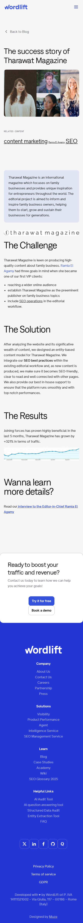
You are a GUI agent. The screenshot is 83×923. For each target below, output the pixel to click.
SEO (72, 141)
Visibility (43, 714)
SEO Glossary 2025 (43, 779)
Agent (43, 725)
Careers (43, 682)
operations (35, 301)
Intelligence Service (43, 731)
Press (43, 694)
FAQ (43, 821)
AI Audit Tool (43, 799)
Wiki (43, 773)
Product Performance (43, 719)
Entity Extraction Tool (43, 816)
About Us (43, 671)
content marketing (26, 141)
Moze (53, 917)
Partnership (43, 688)
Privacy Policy (43, 866)
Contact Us (43, 677)
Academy (43, 768)
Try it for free (41, 601)
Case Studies (43, 762)
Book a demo (41, 610)
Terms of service (43, 874)
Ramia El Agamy (56, 142)
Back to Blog (19, 32)
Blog (43, 756)
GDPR (43, 882)
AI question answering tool (43, 805)
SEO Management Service (43, 736)
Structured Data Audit (43, 810)
